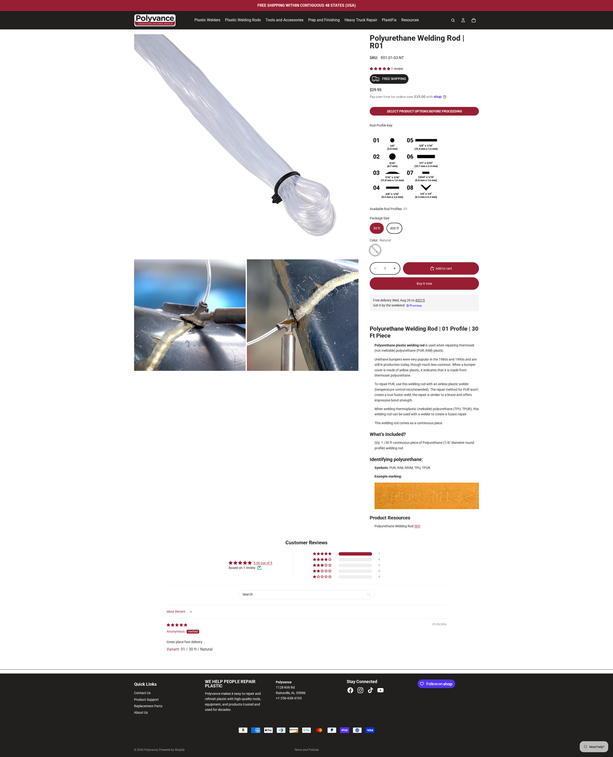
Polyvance (151, 749)
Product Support (146, 699)
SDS (417, 526)
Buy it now (424, 283)
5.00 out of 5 (262, 563)
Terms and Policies (306, 749)
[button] (380, 69)
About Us (141, 712)
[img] (177, 625)
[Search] (453, 20)
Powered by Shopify (172, 749)
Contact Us (142, 693)
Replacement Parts (148, 706)
